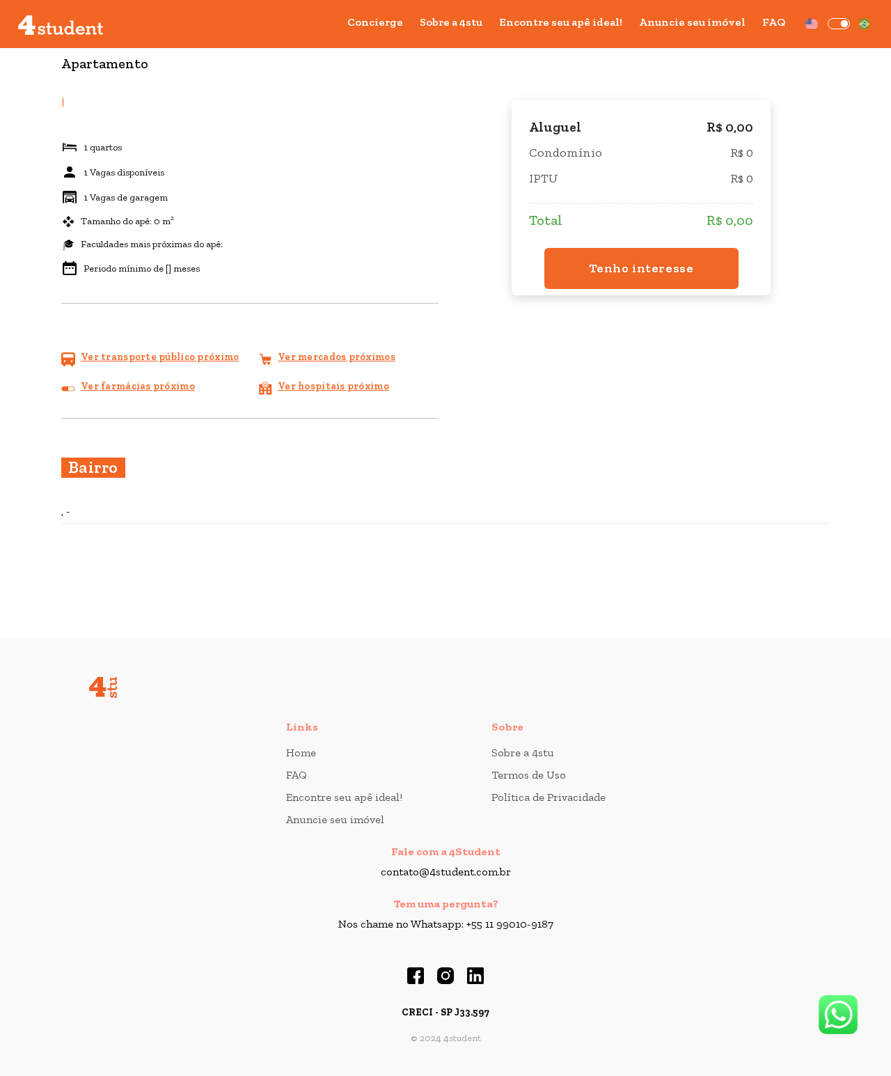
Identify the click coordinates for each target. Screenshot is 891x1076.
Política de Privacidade (548, 797)
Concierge (375, 22)
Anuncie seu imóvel (692, 22)
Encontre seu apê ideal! (560, 22)
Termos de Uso (528, 774)
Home (301, 752)
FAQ (773, 22)
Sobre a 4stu (451, 22)
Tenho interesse (641, 268)
